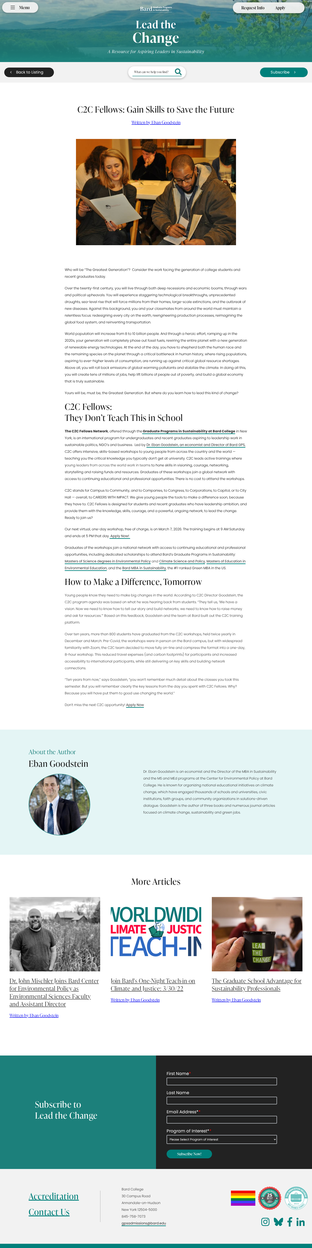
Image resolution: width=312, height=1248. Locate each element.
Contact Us (49, 1212)
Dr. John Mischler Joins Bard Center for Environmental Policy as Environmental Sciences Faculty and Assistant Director (54, 992)
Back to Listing (29, 72)
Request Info (252, 8)
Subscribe (280, 72)
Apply (280, 8)
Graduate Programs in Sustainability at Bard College (188, 431)
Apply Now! (120, 535)
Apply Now (135, 704)
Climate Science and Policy (182, 561)
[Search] (178, 72)
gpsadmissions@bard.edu (144, 1223)
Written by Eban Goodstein (156, 122)
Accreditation (54, 1196)
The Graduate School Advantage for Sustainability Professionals (257, 984)
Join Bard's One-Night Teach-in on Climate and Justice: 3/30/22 (153, 984)
